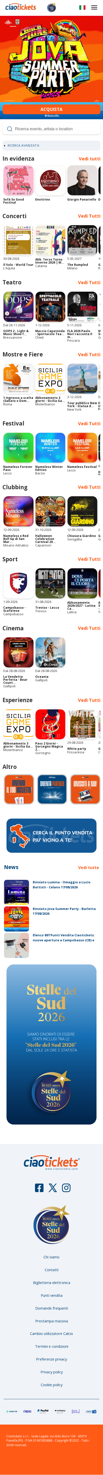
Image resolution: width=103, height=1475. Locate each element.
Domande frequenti (51, 1308)
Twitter (52, 1190)
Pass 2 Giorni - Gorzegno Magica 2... (49, 746)
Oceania (41, 676)
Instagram (66, 1190)
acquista (51, 109)
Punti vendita (51, 1295)
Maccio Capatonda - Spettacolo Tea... (50, 332)
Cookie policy (51, 1384)
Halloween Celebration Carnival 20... (45, 539)
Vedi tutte (88, 867)
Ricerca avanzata (23, 145)
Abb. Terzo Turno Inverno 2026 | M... (49, 261)
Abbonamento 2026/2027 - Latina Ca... (81, 605)
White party (76, 749)
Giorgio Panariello (81, 199)
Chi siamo (52, 1256)
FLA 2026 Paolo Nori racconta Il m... (79, 334)
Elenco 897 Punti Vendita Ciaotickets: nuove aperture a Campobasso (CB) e (64, 937)
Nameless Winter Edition (49, 468)
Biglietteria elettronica (51, 1282)
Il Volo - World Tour (18, 265)
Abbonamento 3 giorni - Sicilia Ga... (50, 399)
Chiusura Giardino (81, 536)
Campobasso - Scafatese (14, 609)
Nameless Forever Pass (17, 468)
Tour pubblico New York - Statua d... (82, 404)
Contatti (51, 1269)
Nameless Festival (82, 467)
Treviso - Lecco (47, 607)
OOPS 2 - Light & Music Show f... (16, 332)
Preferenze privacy (51, 1359)
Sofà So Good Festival (13, 201)
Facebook (39, 1190)
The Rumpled (77, 265)
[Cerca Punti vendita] (51, 851)
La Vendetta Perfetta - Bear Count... (15, 679)
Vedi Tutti (89, 700)
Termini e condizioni (51, 1346)
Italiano (82, 8)
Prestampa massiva (51, 1320)
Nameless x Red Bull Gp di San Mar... (15, 539)
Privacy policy (51, 1371)
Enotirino (42, 199)
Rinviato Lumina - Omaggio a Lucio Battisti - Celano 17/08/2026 (61, 884)
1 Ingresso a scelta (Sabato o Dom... (18, 399)
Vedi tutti (89, 159)
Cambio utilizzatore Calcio (51, 1333)
